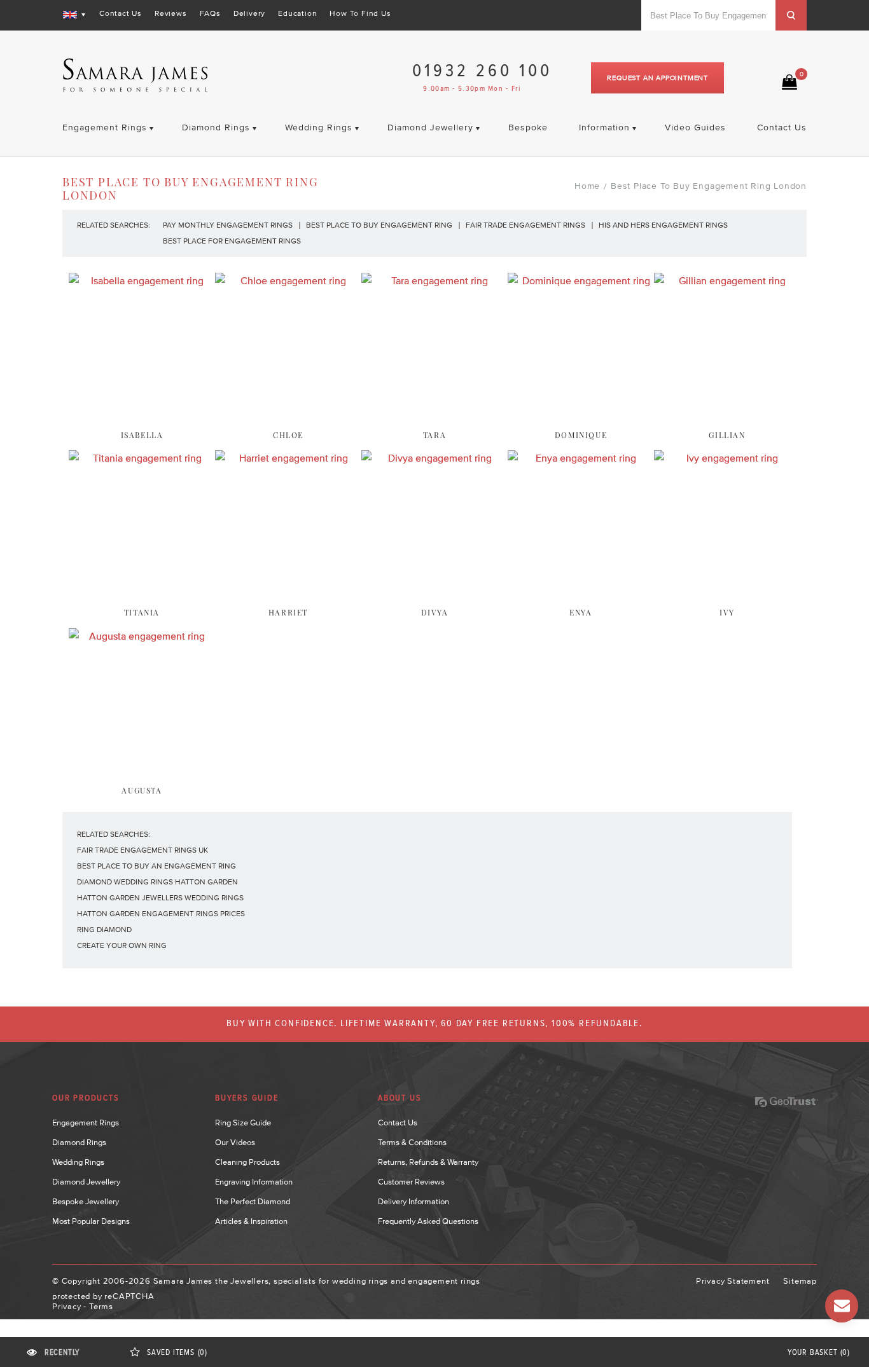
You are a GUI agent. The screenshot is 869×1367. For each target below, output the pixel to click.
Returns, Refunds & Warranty (428, 1162)
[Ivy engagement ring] (727, 592)
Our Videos (235, 1142)
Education (297, 13)
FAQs (210, 13)
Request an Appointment (657, 77)
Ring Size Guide (243, 1122)
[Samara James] (135, 75)
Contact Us (120, 13)
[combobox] (708, 15)
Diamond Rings (79, 1142)
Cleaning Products (247, 1162)
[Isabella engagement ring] (142, 415)
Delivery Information (413, 1201)
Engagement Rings (85, 1122)
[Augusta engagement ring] (142, 770)
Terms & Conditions (412, 1142)
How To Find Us (360, 13)
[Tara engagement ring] (434, 415)
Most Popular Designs (91, 1221)
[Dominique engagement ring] (581, 415)
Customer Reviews (411, 1181)
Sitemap (800, 1281)
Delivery (249, 13)
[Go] (791, 15)
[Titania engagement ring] (142, 592)
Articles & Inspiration (251, 1221)
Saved (177, 1353)
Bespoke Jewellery (85, 1201)
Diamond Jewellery (86, 1181)
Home (587, 186)
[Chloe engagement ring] (288, 415)
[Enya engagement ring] (581, 592)
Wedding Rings (78, 1162)
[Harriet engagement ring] (288, 592)
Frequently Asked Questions (428, 1221)
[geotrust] (786, 1102)
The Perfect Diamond (252, 1201)
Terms (101, 1306)
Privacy (66, 1306)
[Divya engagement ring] (434, 592)
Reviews (171, 13)
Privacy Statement (733, 1281)
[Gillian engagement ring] (727, 415)
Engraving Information (254, 1181)
